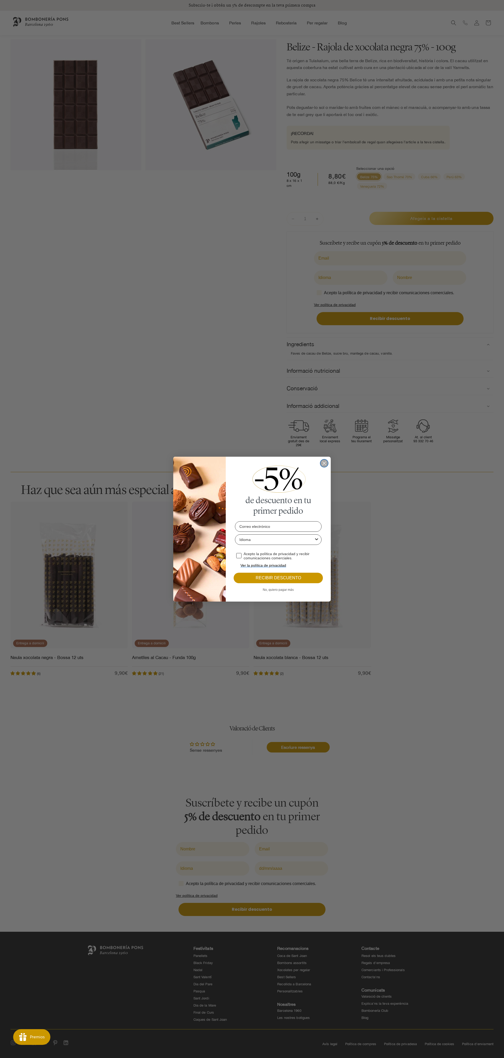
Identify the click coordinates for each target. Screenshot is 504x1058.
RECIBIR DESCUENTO (278, 578)
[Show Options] (316, 540)
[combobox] (276, 540)
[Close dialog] (324, 463)
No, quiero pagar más (278, 590)
